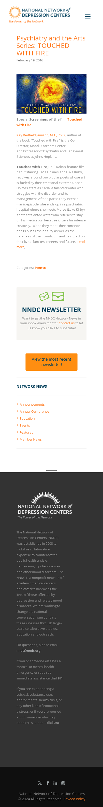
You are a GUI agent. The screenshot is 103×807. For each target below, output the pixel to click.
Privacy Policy (74, 799)
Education (27, 418)
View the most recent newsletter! (51, 361)
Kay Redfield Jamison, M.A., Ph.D (40, 135)
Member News (31, 439)
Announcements (32, 404)
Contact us (67, 323)
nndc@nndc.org (28, 650)
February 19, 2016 (29, 60)
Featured (27, 432)
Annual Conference (34, 411)
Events (40, 267)
